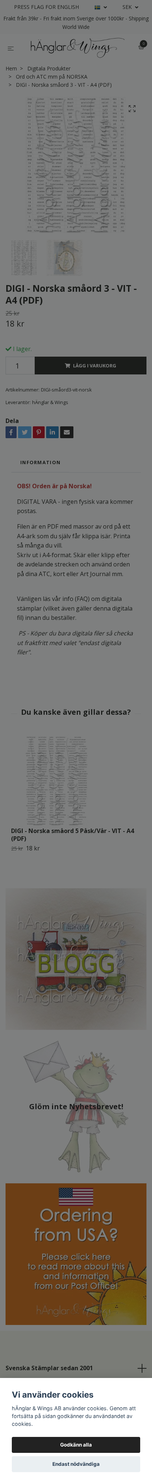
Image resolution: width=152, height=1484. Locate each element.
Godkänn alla (76, 1445)
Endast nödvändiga (76, 1464)
